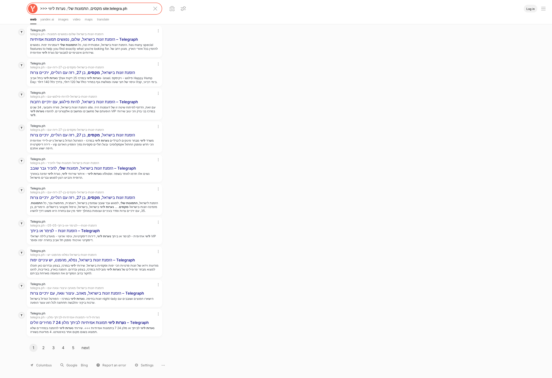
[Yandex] (33, 8)
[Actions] (158, 30)
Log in (530, 9)
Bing (84, 365)
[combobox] (94, 8)
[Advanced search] (183, 8)
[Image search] (172, 8)
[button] (111, 365)
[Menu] (543, 8)
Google (71, 365)
